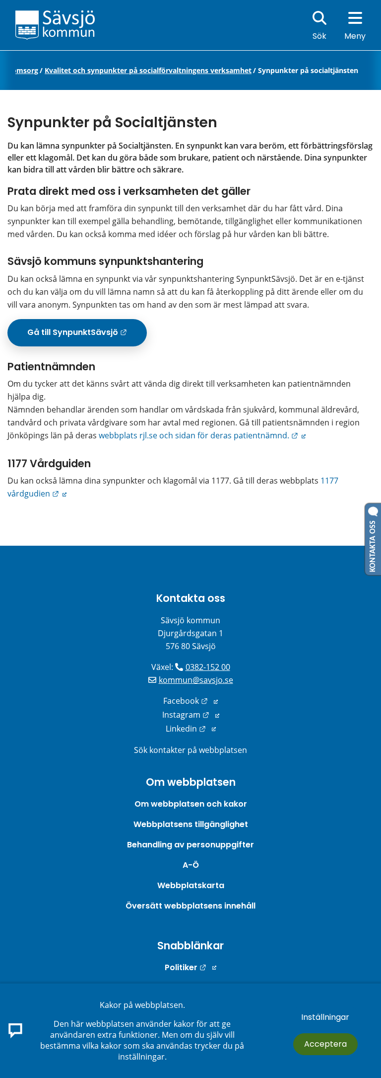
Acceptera (325, 1044)
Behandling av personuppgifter (190, 844)
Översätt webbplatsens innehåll (190, 906)
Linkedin (191, 728)
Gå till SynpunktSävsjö (87, 336)
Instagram (190, 714)
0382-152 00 (208, 667)
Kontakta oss (190, 598)
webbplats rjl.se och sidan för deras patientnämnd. (202, 435)
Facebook (190, 700)
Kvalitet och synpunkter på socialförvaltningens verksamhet (148, 70)
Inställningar (325, 1017)
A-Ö (191, 865)
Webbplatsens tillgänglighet (190, 824)
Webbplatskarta (190, 885)
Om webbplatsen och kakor (190, 804)
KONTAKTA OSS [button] (373, 544)
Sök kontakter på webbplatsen (190, 750)
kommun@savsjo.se (196, 679)
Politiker (190, 967)
